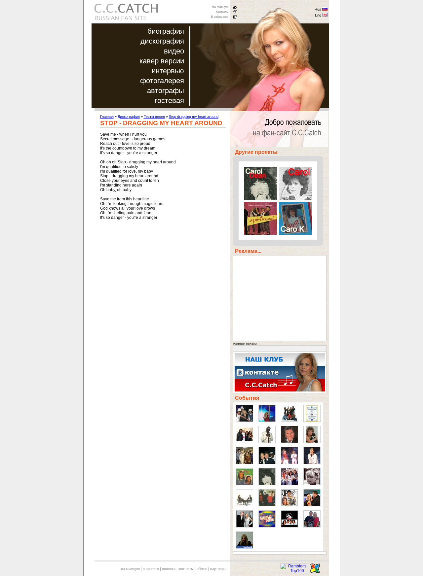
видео (174, 51)
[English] (324, 15)
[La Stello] (267, 484)
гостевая (169, 100)
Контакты (222, 12)
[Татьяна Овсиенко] (289, 462)
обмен (202, 569)
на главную (130, 569)
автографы (165, 90)
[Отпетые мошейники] (244, 420)
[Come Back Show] (289, 420)
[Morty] (312, 441)
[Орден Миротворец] (312, 420)
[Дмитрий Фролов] (244, 526)
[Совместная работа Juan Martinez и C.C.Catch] (312, 526)
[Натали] (312, 484)
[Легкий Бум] (244, 505)
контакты (186, 569)
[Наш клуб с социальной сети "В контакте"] (280, 390)
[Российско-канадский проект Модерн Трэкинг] (289, 526)
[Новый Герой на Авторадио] (267, 526)
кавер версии (161, 61)
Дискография (129, 117)
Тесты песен (154, 117)
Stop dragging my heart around (193, 117)
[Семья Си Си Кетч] (267, 505)
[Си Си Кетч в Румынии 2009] (312, 505)
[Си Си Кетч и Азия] (289, 505)
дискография (162, 41)
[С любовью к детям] (244, 484)
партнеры (218, 569)
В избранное (219, 16)
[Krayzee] (267, 441)
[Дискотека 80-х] (267, 420)
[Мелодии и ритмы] (244, 441)
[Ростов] (312, 462)
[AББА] (289, 484)
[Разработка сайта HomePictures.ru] (315, 572)
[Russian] (324, 9)
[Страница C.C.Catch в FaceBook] (244, 547)
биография (165, 31)
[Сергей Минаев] (267, 462)
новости (168, 569)
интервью (168, 71)
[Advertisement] (155, 277)
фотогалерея (162, 81)
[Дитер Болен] (289, 441)
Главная (107, 117)
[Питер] (244, 462)
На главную (220, 7)
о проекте (151, 569)
